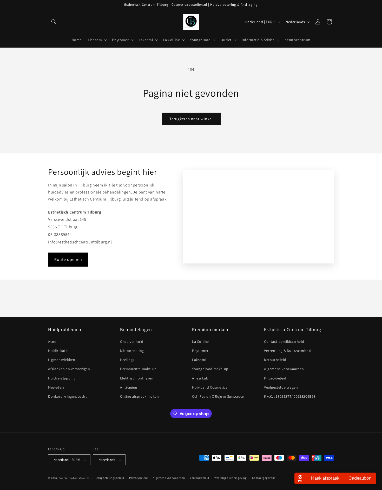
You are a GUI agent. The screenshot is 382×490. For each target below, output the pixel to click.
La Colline (200, 341)
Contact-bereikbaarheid (284, 341)
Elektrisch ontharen (136, 378)
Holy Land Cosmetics (209, 387)
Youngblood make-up (210, 368)
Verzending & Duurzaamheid (288, 350)
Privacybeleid (275, 378)
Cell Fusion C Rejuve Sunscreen (218, 396)
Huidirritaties (59, 350)
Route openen (68, 259)
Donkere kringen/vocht (67, 396)
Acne (52, 341)
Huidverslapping (62, 378)
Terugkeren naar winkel (191, 118)
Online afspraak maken (139, 396)
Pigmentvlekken (61, 359)
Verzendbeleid (199, 478)
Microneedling (132, 350)
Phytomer (200, 350)
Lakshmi (199, 359)
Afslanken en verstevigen (69, 368)
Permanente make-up (138, 368)
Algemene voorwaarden (284, 368)
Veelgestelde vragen (281, 387)
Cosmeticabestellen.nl (74, 478)
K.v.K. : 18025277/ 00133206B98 (289, 396)
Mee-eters (56, 387)
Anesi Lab (200, 378)
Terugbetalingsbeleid (109, 478)
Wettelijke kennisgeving (230, 478)
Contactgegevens (264, 478)
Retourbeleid (275, 359)
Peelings (127, 359)
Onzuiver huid (131, 341)
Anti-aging (128, 387)
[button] (54, 22)
